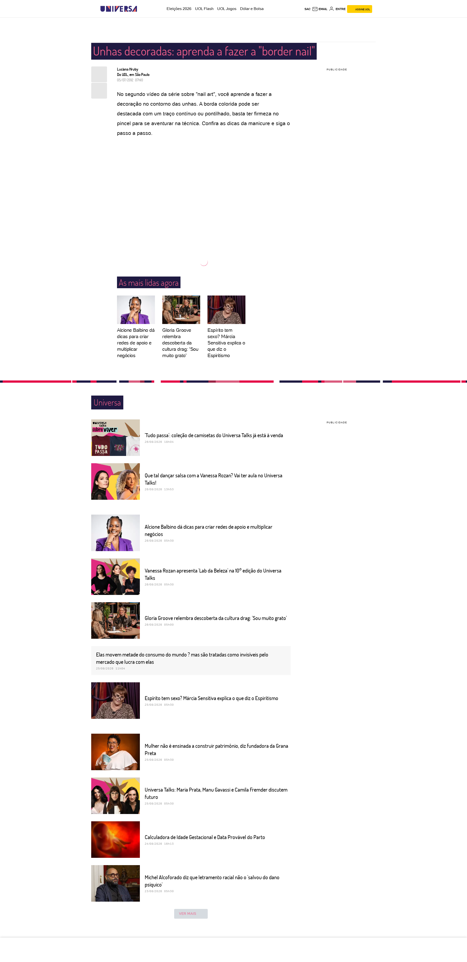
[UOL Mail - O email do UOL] (319, 9)
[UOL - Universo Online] (141, 9)
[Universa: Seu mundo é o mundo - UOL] (118, 9)
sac (308, 9)
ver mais (187, 914)
